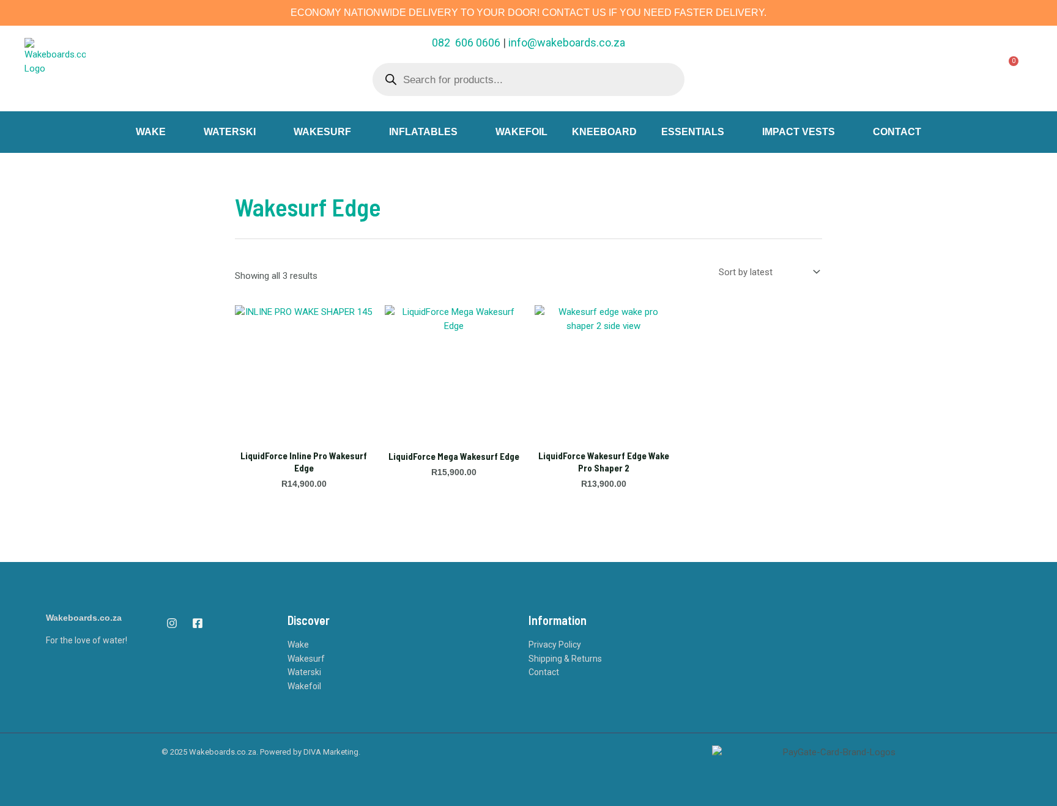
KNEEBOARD (604, 132)
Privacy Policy (554, 644)
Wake (298, 644)
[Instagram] (171, 623)
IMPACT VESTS (798, 132)
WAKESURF (322, 132)
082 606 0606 (466, 42)
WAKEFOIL (521, 132)
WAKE (151, 132)
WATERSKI (230, 132)
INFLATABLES (423, 132)
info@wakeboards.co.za (566, 42)
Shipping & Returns (565, 659)
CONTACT (897, 132)
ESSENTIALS (692, 132)
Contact (543, 672)
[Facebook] (197, 623)
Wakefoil (304, 686)
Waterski (304, 672)
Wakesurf (306, 659)
